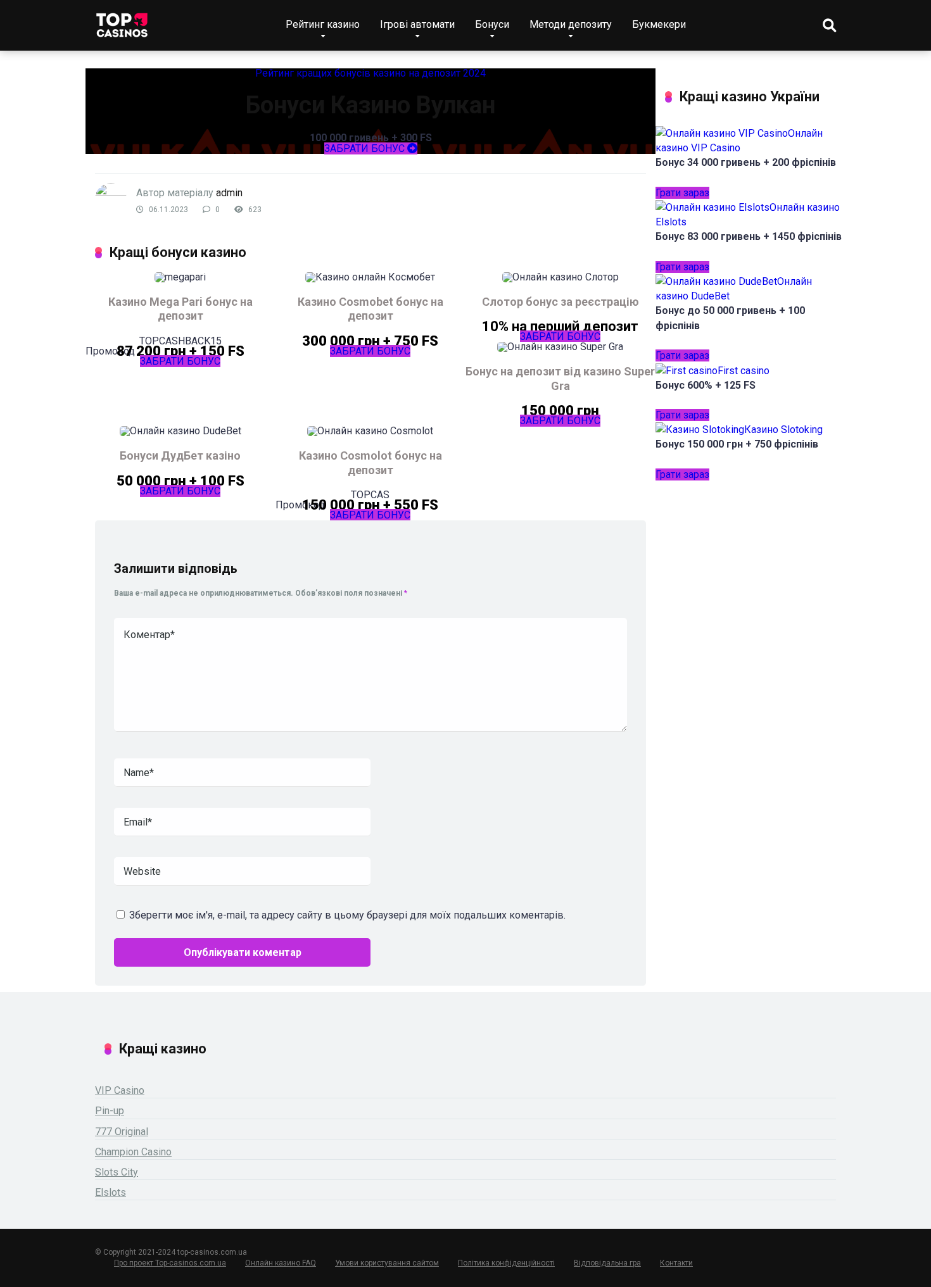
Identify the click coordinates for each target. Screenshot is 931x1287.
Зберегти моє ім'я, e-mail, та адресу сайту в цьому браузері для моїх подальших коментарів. (347, 915)
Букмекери (659, 24)
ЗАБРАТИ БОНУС (365, 148)
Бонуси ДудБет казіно (180, 455)
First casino (744, 371)
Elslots (110, 1192)
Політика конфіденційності (506, 1263)
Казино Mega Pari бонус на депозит (180, 309)
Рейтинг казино (323, 24)
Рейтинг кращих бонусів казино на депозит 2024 (370, 73)
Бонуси (492, 24)
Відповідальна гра (607, 1263)
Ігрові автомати (417, 24)
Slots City (116, 1172)
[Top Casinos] (122, 20)
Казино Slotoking (783, 430)
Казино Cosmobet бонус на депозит (370, 309)
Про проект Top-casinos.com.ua (170, 1263)
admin (229, 193)
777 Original (121, 1132)
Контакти (676, 1263)
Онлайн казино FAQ (280, 1263)
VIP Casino (119, 1090)
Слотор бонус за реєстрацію (560, 301)
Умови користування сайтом (387, 1263)
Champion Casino (133, 1152)
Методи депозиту (570, 24)
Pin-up (109, 1111)
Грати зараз (682, 193)
